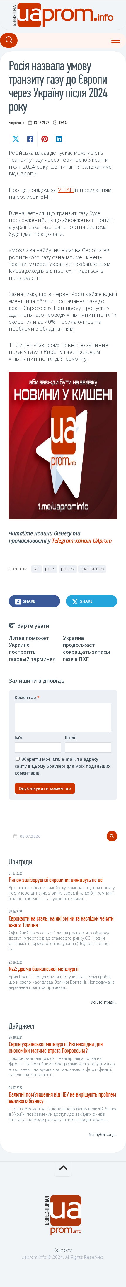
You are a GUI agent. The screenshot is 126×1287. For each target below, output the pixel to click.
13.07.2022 (41, 123)
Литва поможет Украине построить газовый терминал (32, 648)
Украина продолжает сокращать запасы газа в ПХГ (86, 648)
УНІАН (66, 189)
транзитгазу (92, 568)
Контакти (63, 1250)
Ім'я (18, 737)
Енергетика (16, 123)
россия (68, 568)
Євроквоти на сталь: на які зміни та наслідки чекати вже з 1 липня (61, 922)
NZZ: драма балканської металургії (44, 969)
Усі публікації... (103, 1134)
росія (50, 568)
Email (70, 737)
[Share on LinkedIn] (59, 139)
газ (36, 568)
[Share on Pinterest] (44, 139)
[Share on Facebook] (30, 139)
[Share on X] (16, 139)
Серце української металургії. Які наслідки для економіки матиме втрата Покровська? (56, 1047)
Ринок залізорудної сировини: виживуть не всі (56, 880)
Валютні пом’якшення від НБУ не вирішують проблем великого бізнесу (62, 1098)
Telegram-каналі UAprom (82, 540)
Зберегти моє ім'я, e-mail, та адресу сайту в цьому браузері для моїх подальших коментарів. (62, 766)
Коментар (27, 697)
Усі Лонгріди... (104, 1002)
